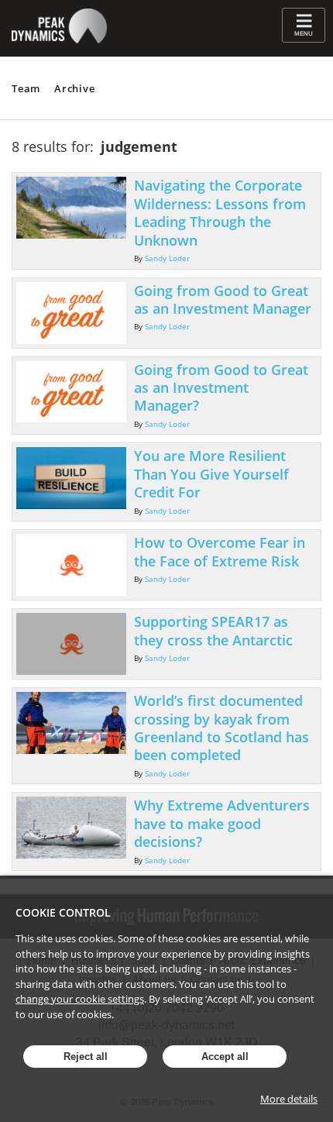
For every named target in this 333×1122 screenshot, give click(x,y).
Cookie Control (63, 912)
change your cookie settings (79, 999)
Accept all (225, 1056)
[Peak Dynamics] (59, 47)
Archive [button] (74, 88)
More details (289, 1099)
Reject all (86, 1056)
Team (26, 88)
